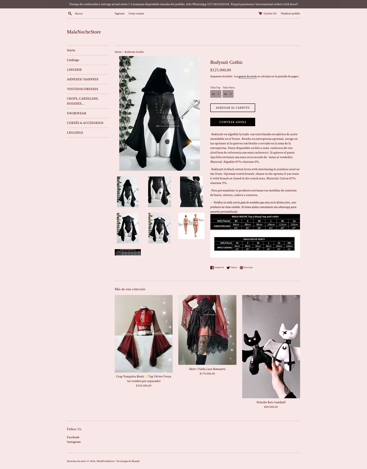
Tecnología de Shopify (128, 461)
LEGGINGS (75, 132)
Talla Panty (228, 87)
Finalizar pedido (290, 13)
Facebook (73, 437)
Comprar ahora (232, 122)
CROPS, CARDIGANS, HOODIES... (83, 101)
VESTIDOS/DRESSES (82, 89)
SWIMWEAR (76, 113)
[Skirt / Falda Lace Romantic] (207, 330)
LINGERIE (74, 70)
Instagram (74, 442)
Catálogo (73, 60)
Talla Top (215, 87)
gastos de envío (248, 76)
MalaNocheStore (84, 32)
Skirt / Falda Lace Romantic (207, 369)
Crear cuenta (136, 13)
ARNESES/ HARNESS (82, 79)
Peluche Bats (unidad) (271, 402)
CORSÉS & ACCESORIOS (85, 123)
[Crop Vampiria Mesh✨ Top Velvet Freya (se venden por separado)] (144, 333)
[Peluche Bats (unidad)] (271, 346)
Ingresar (120, 13)
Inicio (71, 50)
